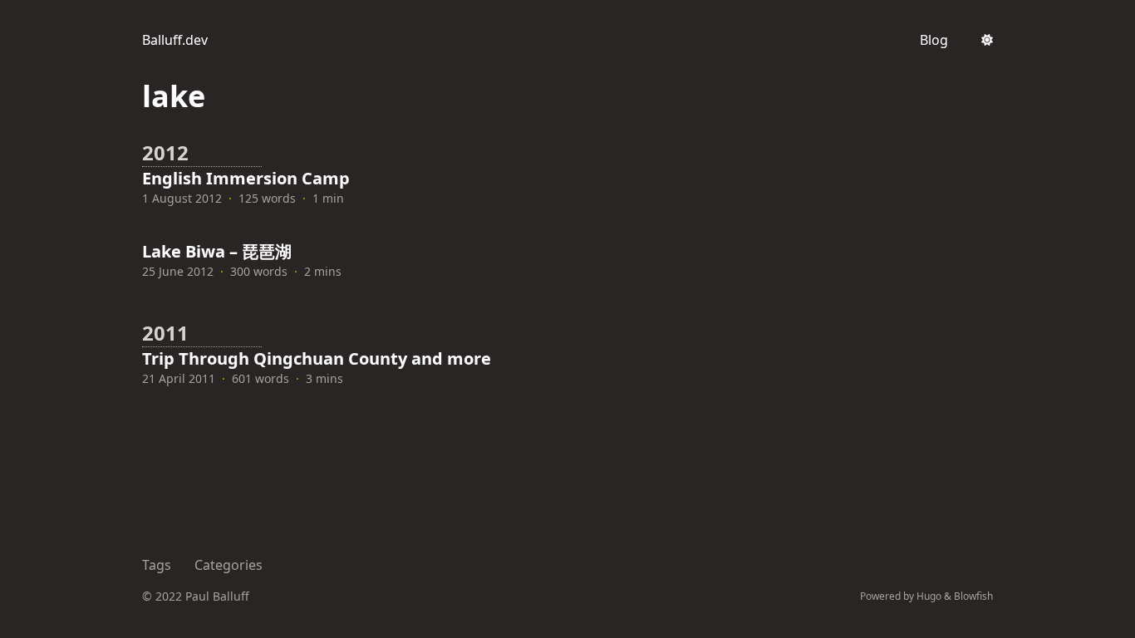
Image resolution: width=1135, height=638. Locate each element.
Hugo (928, 596)
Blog (934, 40)
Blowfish (973, 596)
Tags (156, 565)
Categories (228, 565)
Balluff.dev (175, 40)
